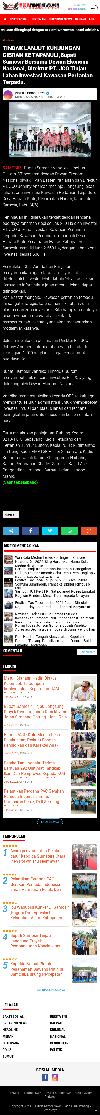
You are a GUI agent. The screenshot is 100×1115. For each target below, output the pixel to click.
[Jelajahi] (94, 7)
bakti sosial (19, 19)
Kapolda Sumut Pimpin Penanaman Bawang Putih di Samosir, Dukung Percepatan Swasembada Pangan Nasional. (39, 971)
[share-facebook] (30, 531)
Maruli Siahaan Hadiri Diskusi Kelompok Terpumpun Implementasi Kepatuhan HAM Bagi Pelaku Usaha (31, 686)
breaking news (60, 19)
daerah (80, 19)
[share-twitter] (50, 531)
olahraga (11, 1043)
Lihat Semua (50, 822)
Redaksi (50, 1097)
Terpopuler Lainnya (50, 990)
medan (8, 1036)
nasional (58, 1036)
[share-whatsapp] (69, 531)
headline (10, 1030)
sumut (8, 1056)
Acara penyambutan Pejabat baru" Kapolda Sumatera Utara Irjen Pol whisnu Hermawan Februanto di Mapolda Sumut (37, 858)
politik (56, 1050)
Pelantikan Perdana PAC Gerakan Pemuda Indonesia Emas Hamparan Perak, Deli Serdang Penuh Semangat (34, 799)
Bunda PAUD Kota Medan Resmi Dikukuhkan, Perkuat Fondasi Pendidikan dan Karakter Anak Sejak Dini (33, 742)
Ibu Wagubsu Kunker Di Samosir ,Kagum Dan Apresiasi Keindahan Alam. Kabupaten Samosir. (39, 915)
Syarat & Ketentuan (59, 1093)
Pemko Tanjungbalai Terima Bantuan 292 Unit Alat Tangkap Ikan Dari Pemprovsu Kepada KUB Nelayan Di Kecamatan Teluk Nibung (34, 773)
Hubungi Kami (32, 1093)
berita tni (39, 19)
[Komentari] (89, 531)
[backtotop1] (95, 1110)
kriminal (57, 1030)
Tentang (13, 1093)
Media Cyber (83, 1093)
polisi (8, 1050)
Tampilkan (86, 652)
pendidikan (59, 1043)
